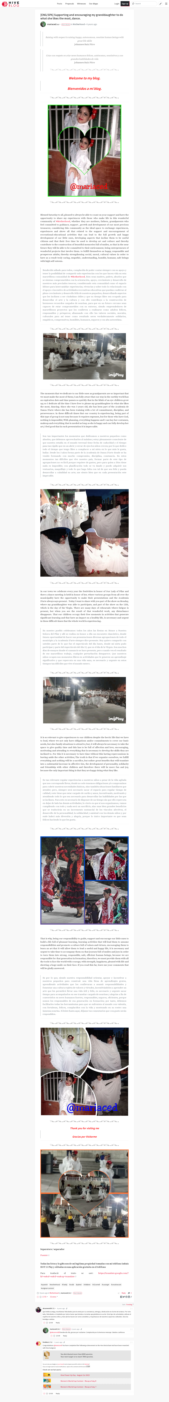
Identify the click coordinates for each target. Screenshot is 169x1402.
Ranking (86, 1364)
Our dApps (93, 3)
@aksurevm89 (55, 1332)
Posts (59, 3)
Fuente (44, 1255)
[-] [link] (131, 1308)
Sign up (125, 3)
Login (116, 3)
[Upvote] (38, 1297)
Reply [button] (58, 1323)
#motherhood (55, 1285)
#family (64, 1285)
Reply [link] (124, 1293)
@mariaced (58, 1345)
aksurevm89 (48, 1308)
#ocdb (71, 1285)
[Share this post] (131, 1297)
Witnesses (81, 3)
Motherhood (79, 24)
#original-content (47, 1288)
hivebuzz (47, 1342)
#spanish (44, 1285)
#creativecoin (116, 1285)
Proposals (69, 3)
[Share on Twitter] (124, 1297)
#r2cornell (96, 1285)
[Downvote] (41, 1297)
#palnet (79, 1285)
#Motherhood (63, 221)
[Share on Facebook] (121, 1297)
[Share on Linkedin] (129, 1297)
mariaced (53, 24)
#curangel (105, 1285)
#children (87, 1285)
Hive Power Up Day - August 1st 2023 (75, 1375)
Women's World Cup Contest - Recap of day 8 (78, 1381)
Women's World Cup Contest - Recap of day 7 (78, 1387)
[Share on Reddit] (126, 1297)
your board (60, 1364)
